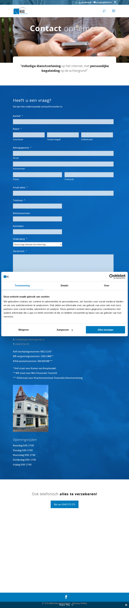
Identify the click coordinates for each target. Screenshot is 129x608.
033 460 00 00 (86, 2)
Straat (16, 158)
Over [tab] (106, 285)
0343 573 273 (22, 344)
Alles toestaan (105, 329)
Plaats (16, 179)
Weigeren (23, 329)
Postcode (69, 179)
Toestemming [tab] (22, 285)
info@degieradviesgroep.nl (29, 339)
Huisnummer (19, 168)
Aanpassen (63, 329)
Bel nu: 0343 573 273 (64, 504)
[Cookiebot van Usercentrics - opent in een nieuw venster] (111, 276)
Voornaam (18, 139)
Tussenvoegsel (54, 139)
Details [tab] (64, 285)
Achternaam (87, 139)
